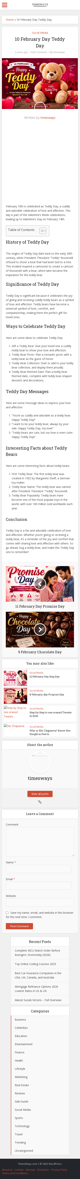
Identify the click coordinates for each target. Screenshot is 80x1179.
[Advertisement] (40, 164)
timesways (59, 52)
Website (11, 896)
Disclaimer (43, 1169)
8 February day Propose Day (47, 694)
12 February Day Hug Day (45, 676)
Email (10, 879)
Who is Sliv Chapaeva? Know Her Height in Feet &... (50, 732)
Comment (12, 824)
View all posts (40, 794)
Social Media (40, 33)
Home (10, 19)
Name (11, 862)
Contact (19, 1169)
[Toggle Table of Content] (41, 230)
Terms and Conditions (15, 1173)
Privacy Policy (59, 1169)
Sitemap (30, 1169)
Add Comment (39, 52)
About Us (7, 1169)
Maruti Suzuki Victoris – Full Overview (38, 1000)
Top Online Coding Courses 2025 (35, 964)
